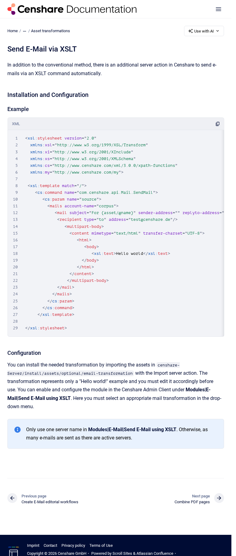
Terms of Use (101, 545)
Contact (50, 545)
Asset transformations (50, 31)
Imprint (33, 545)
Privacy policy (73, 545)
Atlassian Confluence (154, 553)
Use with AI (204, 31)
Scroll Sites (122, 553)
